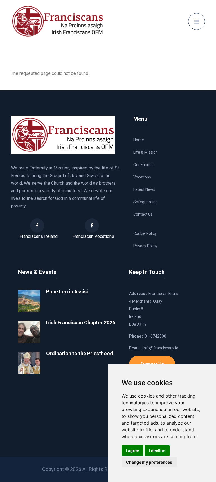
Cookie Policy (145, 233)
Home (138, 140)
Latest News (144, 189)
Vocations (142, 177)
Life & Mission (145, 152)
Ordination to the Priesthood (79, 353)
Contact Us (143, 214)
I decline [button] (157, 450)
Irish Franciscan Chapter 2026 (80, 322)
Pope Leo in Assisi (67, 291)
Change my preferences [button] (149, 462)
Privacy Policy (145, 246)
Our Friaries (143, 164)
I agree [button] (132, 450)
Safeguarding (145, 202)
